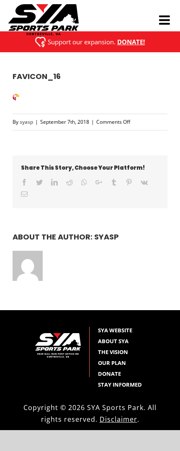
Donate (109, 373)
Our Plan (112, 362)
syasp (26, 121)
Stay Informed (120, 384)
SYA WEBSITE (115, 330)
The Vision (113, 352)
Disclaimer (118, 419)
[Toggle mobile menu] (165, 20)
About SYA (113, 341)
